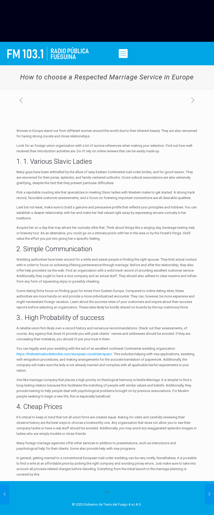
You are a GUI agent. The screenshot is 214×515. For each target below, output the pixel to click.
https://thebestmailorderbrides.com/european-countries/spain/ (64, 354)
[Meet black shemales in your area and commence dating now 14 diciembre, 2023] (209, 494)
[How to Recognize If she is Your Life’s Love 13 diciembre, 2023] (4, 494)
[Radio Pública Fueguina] (48, 53)
